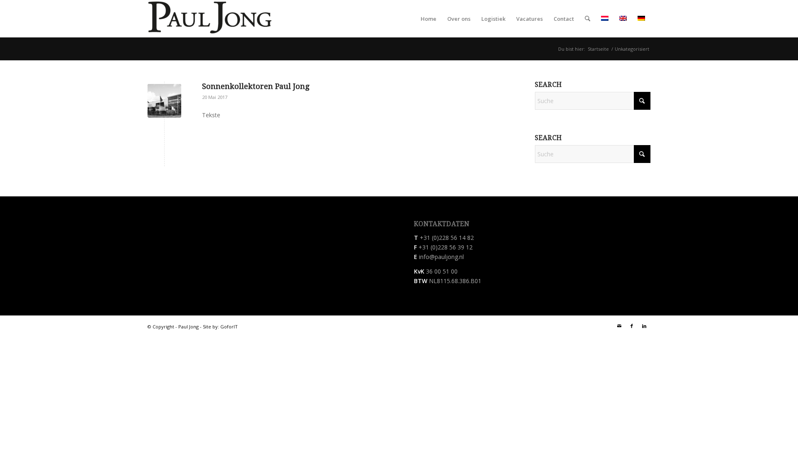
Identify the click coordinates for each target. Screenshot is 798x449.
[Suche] (587, 18)
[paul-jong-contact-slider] (164, 101)
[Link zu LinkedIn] (644, 326)
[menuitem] (428, 18)
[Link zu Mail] (619, 326)
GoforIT (229, 326)
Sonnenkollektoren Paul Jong (255, 86)
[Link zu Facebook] (632, 326)
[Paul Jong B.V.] (210, 18)
